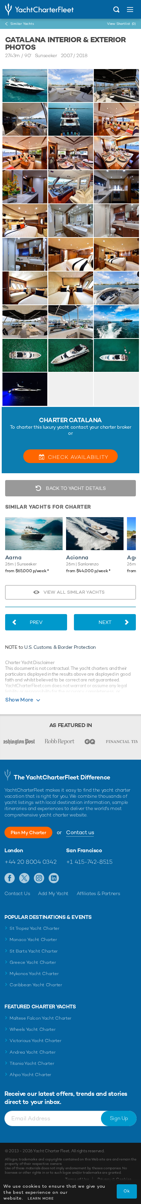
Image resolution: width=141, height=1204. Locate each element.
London (13, 850)
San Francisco (84, 850)
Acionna (77, 557)
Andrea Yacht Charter (33, 1052)
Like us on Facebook (9, 878)
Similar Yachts (22, 23)
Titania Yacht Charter (32, 1063)
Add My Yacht (53, 893)
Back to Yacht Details (75, 488)
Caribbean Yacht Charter (36, 985)
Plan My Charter (28, 832)
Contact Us (17, 893)
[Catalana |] (71, 85)
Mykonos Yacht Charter (34, 973)
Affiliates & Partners (98, 893)
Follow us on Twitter (24, 878)
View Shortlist (121, 23)
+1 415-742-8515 (89, 861)
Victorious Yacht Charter (35, 1040)
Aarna (13, 557)
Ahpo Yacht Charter (30, 1074)
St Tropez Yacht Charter (35, 928)
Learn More (41, 1198)
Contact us (80, 832)
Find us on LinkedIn (54, 878)
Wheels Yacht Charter (33, 1029)
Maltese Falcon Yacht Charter (41, 1018)
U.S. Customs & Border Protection (60, 647)
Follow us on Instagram (39, 878)
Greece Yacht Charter (33, 962)
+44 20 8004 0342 (30, 861)
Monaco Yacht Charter (33, 939)
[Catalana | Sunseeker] (25, 85)
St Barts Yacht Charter (34, 951)
